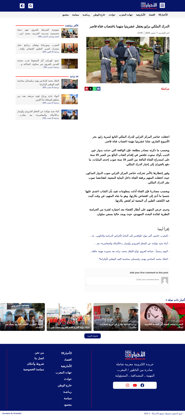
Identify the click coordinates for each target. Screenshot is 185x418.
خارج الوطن (99, 14)
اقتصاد (152, 14)
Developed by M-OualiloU (11, 413)
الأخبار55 (163, 14)
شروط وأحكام (35, 363)
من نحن (39, 352)
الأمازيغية (140, 14)
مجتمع (66, 14)
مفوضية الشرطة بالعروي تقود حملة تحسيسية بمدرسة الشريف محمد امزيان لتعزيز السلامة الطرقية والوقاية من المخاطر (38, 33)
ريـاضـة (86, 14)
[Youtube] (135, 385)
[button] (99, 89)
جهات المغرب (126, 14)
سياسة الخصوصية (33, 369)
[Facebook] (142, 385)
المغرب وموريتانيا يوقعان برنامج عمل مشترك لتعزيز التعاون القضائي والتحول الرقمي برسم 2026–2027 (38, 49)
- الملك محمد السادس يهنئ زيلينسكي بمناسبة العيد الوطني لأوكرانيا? (134, 259)
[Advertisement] (127, 112)
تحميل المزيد (92, 336)
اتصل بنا (39, 358)
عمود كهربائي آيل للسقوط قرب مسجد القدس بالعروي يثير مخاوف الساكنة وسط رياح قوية (38, 64)
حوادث (112, 14)
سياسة (75, 14)
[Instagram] (127, 385)
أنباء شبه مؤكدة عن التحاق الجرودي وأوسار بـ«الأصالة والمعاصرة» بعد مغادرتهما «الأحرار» (38, 115)
